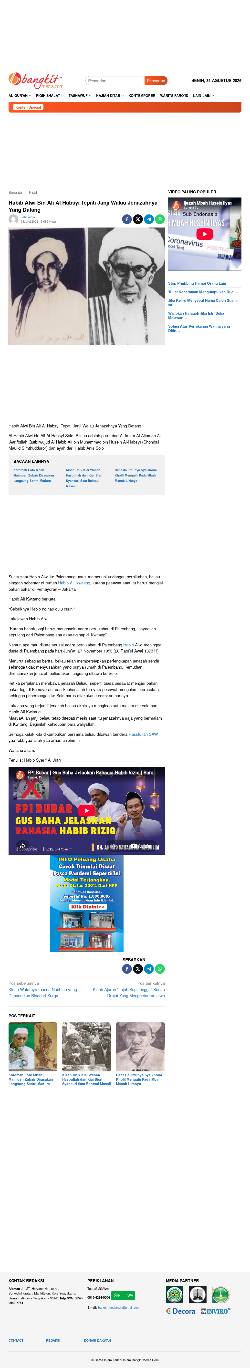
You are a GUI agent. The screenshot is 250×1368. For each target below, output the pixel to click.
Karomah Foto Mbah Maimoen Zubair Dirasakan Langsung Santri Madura (33, 475)
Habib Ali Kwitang (74, 583)
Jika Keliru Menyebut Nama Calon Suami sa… (203, 302)
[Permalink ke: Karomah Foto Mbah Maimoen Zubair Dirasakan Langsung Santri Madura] (33, 1046)
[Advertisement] (125, 34)
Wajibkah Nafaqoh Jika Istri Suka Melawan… (196, 315)
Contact (16, 1340)
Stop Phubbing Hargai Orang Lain (197, 283)
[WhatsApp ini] (160, 219)
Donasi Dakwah (97, 1340)
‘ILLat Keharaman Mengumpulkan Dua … (203, 292)
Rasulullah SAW (143, 734)
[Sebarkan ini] (127, 219)
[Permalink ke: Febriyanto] (13, 218)
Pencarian (156, 80)
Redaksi (53, 1340)
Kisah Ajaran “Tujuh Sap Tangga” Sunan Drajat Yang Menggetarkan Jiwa (129, 989)
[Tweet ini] (138, 219)
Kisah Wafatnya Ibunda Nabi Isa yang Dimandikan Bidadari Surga (43, 989)
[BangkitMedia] (36, 80)
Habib (128, 645)
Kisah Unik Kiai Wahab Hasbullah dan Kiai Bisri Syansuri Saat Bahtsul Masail (86, 1079)
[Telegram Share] (149, 219)
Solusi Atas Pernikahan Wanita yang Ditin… (199, 328)
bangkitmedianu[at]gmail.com (119, 1307)
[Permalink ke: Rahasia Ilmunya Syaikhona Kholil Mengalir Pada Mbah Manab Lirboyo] (140, 1046)
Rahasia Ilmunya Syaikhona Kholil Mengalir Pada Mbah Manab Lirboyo (136, 475)
